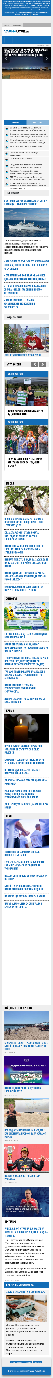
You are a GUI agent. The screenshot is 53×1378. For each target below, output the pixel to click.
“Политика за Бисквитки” (26, 12)
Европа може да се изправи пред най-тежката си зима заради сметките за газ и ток (29, 136)
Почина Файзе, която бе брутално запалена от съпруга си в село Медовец (23, 746)
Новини (6, 25)
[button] (6, 59)
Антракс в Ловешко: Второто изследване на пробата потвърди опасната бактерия (26, 173)
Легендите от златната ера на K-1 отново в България (23, 850)
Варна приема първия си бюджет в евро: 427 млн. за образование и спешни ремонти (26, 52)
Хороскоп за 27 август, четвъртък (26, 146)
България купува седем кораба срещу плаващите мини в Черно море (25, 202)
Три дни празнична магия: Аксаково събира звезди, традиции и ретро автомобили (25, 289)
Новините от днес (42, 45)
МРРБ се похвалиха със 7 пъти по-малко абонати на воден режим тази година (27, 179)
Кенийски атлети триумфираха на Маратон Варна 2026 (26, 460)
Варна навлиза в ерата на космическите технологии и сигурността (19, 303)
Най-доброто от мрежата (18, 1004)
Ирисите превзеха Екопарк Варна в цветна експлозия (26, 412)
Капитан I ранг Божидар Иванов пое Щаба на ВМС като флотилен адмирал (25, 277)
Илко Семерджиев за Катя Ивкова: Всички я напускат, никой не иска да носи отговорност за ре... (27, 142)
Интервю (10, 1218)
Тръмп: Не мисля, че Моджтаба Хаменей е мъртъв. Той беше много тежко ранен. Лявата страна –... (27, 130)
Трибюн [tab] (15, 122)
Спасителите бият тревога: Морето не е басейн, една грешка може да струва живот (26, 1042)
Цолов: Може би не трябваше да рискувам (22, 1173)
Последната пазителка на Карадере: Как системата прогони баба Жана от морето (25, 1130)
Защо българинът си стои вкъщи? (25, 1288)
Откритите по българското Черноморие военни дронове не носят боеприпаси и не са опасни (26, 265)
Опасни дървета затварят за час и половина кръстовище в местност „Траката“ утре (23, 519)
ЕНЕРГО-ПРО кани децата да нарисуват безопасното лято (25, 632)
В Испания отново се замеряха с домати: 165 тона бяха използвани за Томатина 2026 (28, 186)
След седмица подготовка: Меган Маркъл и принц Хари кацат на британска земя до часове (26, 167)
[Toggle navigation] (8, 40)
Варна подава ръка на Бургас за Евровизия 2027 (22, 1086)
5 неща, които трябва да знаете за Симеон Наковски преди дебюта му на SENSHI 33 (26, 1228)
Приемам (34, 14)
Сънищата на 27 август (21, 158)
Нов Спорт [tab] (37, 122)
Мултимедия (17, 25)
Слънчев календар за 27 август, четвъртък (25, 153)
